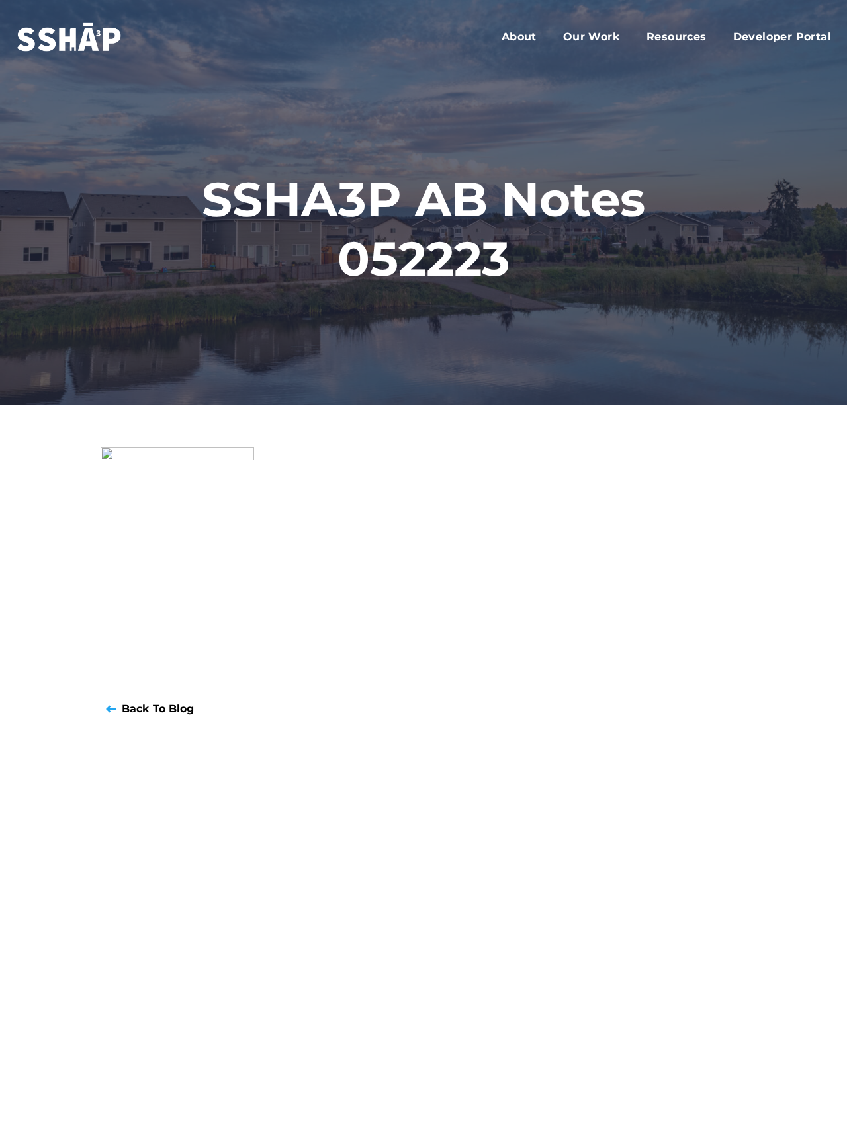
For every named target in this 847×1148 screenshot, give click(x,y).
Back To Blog (158, 708)
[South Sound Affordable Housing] (84, 37)
